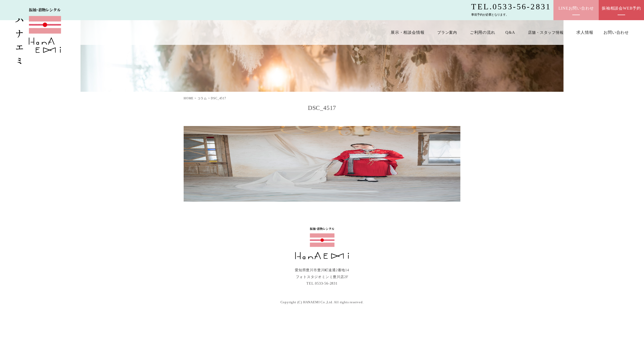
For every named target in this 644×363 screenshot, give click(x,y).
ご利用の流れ (482, 32)
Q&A (510, 32)
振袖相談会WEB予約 (621, 8)
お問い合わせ (616, 32)
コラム (202, 98)
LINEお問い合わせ (576, 8)
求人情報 (584, 32)
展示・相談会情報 (407, 32)
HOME (188, 98)
